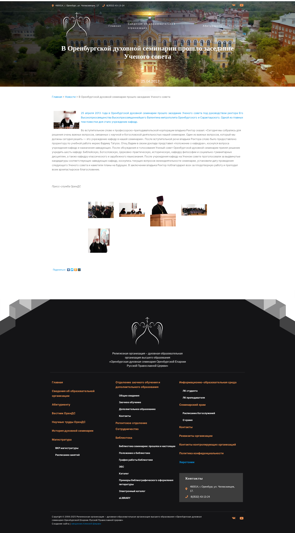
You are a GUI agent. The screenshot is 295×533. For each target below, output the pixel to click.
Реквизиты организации (196, 435)
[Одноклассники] (76, 268)
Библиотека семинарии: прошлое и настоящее (147, 446)
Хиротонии (186, 462)
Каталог (124, 473)
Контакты (236, 25)
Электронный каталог (132, 491)
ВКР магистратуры (66, 448)
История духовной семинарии (72, 430)
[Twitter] (72, 268)
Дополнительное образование (137, 409)
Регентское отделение (131, 423)
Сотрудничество (127, 429)
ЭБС (121, 466)
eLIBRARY (124, 497)
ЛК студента (190, 390)
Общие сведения (129, 395)
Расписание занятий (67, 454)
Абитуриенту (212, 25)
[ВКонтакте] (68, 268)
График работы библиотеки (136, 459)
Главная (115, 25)
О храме (188, 420)
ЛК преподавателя (194, 397)
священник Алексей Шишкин (86, 524)
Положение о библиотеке (134, 452)
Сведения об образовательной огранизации (152, 25)
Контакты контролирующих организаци (206, 444)
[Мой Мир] (79, 268)
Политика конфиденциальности (201, 453)
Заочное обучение (130, 402)
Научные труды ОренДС (69, 422)
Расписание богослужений (199, 413)
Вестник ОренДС (63, 413)
